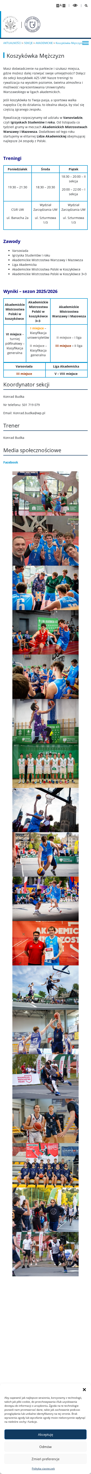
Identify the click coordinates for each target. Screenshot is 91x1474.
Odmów (45, 1446)
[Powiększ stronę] (57, 5)
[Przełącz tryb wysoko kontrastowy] (75, 5)
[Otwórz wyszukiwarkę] (84, 5)
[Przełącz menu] (85, 43)
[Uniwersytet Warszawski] (10, 24)
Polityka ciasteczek (43, 1468)
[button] (84, 1389)
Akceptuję (45, 1434)
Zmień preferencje (45, 1459)
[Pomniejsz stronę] (64, 5)
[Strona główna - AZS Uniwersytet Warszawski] (32, 24)
